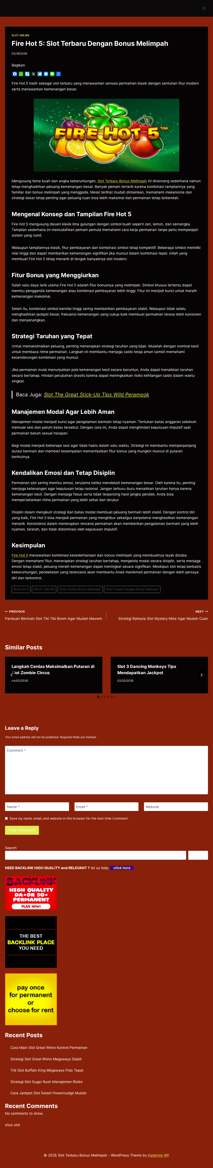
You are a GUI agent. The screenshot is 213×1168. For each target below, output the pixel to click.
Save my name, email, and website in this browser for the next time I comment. (69, 818)
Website (152, 807)
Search (11, 848)
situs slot (12, 1125)
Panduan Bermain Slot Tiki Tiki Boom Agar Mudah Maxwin (53, 615)
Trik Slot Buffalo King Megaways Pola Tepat (46, 1070)
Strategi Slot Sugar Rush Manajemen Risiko (46, 1082)
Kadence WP (158, 1155)
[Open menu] (204, 8)
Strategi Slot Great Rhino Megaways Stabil (46, 1059)
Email (82, 807)
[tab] (98, 697)
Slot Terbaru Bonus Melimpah (122, 181)
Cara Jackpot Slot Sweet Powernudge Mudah (48, 1093)
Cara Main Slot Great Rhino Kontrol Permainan (48, 1048)
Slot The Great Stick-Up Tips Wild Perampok (96, 395)
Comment (16, 750)
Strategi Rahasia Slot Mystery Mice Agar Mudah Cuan (163, 615)
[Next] (201, 675)
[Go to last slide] (11, 675)
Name (13, 807)
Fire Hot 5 (20, 555)
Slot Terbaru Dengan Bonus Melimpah (132, 589)
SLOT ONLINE (21, 35)
